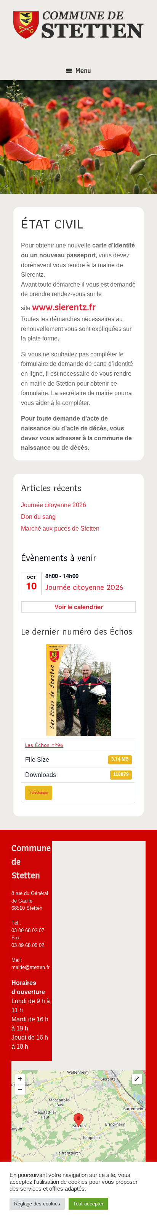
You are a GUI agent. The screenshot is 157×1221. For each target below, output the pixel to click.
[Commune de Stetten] (78, 25)
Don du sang (38, 517)
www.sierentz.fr (64, 306)
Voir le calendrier (78, 606)
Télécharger (38, 792)
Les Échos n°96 (44, 745)
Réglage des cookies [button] (37, 1204)
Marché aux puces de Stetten (60, 528)
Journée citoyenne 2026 (53, 505)
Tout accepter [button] (88, 1204)
